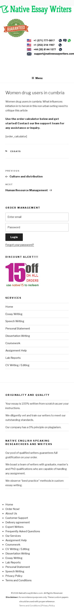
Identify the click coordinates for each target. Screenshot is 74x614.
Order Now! (12, 509)
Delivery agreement (17, 522)
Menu (39, 78)
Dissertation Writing (17, 335)
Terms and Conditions (18, 580)
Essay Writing (13, 314)
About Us (11, 513)
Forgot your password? (19, 244)
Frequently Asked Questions (22, 531)
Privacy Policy (13, 576)
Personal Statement (17, 328)
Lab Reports (13, 357)
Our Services (13, 535)
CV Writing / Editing (17, 365)
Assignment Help (16, 350)
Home (9, 306)
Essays (15, 151)
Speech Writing (14, 321)
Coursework (12, 343)
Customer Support (16, 518)
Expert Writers (14, 527)
